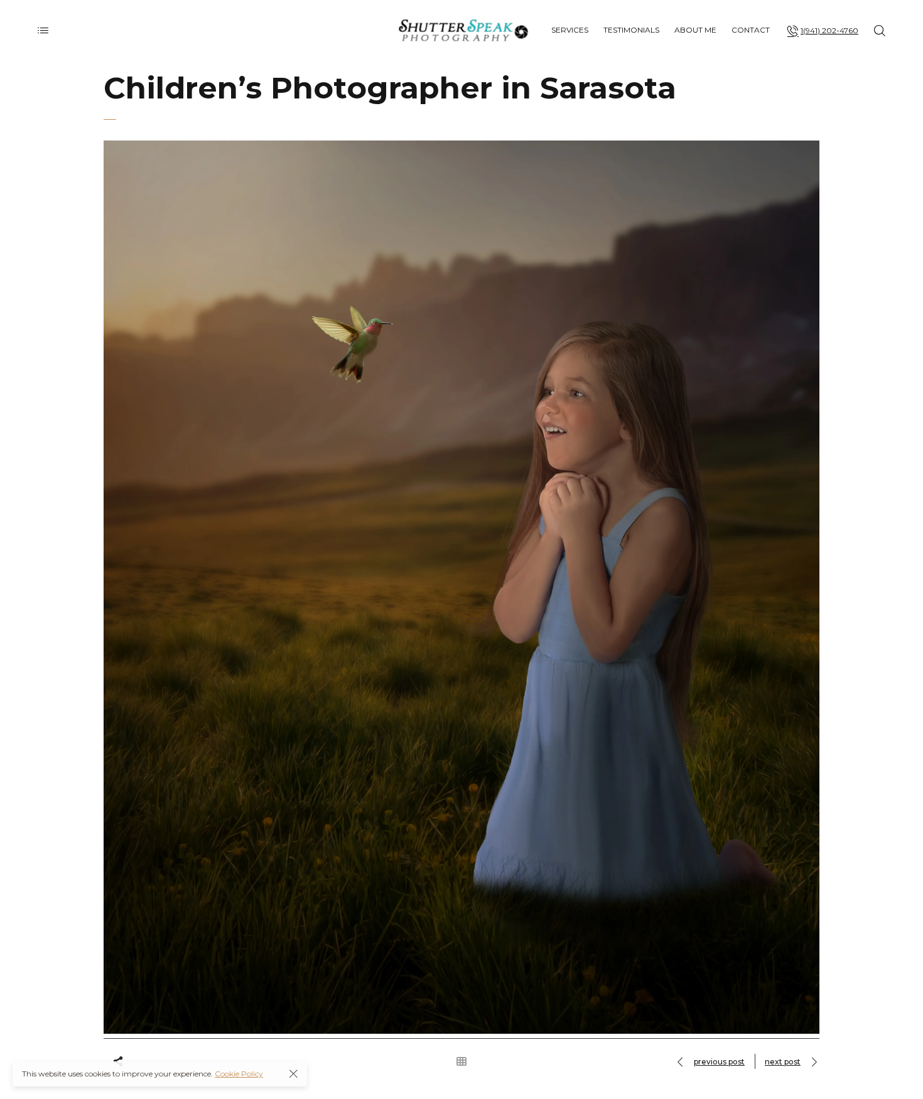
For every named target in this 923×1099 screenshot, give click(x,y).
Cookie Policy (239, 1073)
